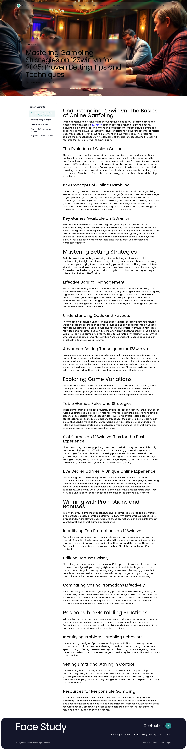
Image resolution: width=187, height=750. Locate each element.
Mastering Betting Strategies (41, 120)
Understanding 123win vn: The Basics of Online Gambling (41, 114)
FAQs (136, 734)
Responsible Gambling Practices (42, 136)
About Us (146, 743)
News (127, 734)
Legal (169, 743)
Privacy (154, 743)
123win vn (97, 124)
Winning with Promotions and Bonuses (41, 130)
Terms (162, 743)
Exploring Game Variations (40, 124)
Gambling (31, 44)
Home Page (116, 734)
